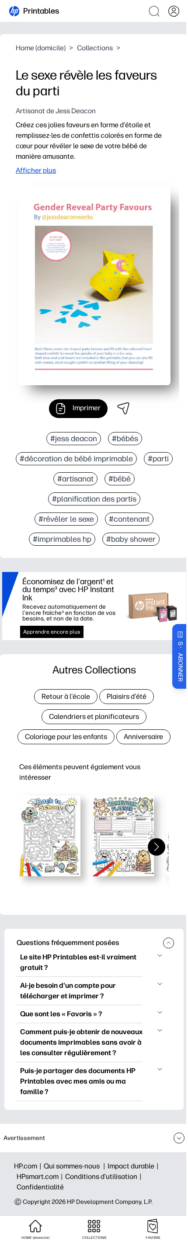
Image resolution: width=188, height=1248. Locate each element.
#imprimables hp (62, 539)
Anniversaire (143, 736)
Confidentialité (40, 1187)
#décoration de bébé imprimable (76, 459)
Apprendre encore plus (51, 632)
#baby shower (131, 539)
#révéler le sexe (66, 519)
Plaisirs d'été (126, 696)
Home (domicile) (41, 48)
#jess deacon (73, 438)
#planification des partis (94, 499)
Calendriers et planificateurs (94, 716)
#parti (158, 459)
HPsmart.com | (41, 1176)
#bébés (125, 438)
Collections (95, 48)
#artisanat (75, 479)
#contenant (129, 519)
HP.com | (29, 1166)
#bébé (119, 479)
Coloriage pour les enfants (66, 736)
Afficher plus (36, 170)
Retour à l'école (66, 696)
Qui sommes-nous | (76, 1166)
